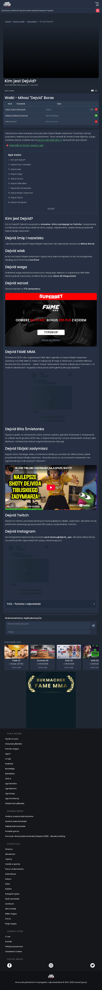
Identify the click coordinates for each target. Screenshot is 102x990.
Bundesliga (10, 768)
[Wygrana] (96, 115)
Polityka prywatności (14, 946)
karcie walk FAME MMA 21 (50, 140)
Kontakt (8, 941)
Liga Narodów (11, 783)
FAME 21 (48, 109)
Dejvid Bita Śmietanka (21, 188)
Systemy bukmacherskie (16, 821)
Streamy (9, 849)
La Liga (8, 758)
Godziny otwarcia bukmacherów (19, 816)
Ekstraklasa (10, 773)
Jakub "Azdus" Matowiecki (15, 109)
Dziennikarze (10, 874)
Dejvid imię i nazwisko (21, 164)
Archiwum (9, 904)
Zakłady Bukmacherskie (15, 826)
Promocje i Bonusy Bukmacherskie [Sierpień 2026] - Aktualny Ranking (35, 836)
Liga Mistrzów (11, 788)
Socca (8, 918)
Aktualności (10, 854)
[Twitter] (92, 965)
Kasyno (8, 879)
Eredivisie (9, 763)
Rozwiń (51, 208)
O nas (7, 936)
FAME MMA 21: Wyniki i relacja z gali (26, 145)
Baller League (11, 913)
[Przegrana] (96, 109)
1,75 (91, 109)
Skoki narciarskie (12, 899)
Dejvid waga (16, 174)
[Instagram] (51, 965)
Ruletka (8, 889)
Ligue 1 (8, 754)
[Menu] (97, 4)
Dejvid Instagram (19, 202)
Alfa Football (10, 909)
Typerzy (8, 859)
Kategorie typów (12, 894)
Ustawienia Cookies (13, 951)
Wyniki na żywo (11, 739)
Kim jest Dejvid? (18, 160)
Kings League (11, 923)
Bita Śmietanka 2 (52, 115)
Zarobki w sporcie (12, 864)
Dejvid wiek (16, 169)
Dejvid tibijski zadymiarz (22, 193)
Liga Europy (10, 793)
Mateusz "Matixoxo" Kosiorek (16, 115)
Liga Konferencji (12, 798)
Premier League (12, 749)
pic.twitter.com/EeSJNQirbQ (52, 402)
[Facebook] (9, 965)
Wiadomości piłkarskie (14, 803)
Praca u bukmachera (14, 869)
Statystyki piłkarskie (13, 744)
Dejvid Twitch (17, 197)
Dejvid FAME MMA (18, 183)
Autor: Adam (9, 91)
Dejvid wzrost (17, 178)
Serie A (8, 778)
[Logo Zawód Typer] (7, 4)
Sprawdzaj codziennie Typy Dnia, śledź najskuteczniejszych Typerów (27, 11)
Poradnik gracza (12, 831)
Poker (7, 884)
